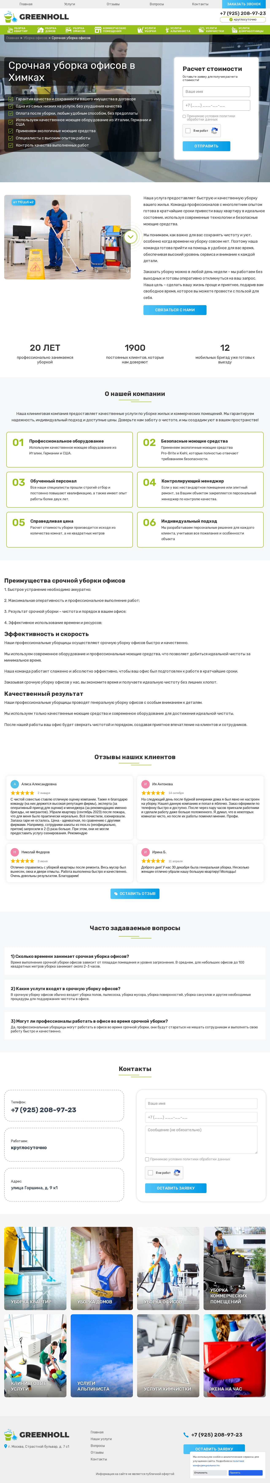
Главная (26, 4)
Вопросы (157, 4)
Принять (235, 1472)
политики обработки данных (211, 117)
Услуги (69, 4)
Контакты (200, 4)
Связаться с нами (175, 310)
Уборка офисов (35, 38)
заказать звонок (244, 4)
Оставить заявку (214, 1449)
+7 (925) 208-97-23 (243, 13)
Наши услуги (101, 1439)
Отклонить (200, 1472)
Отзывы (113, 4)
